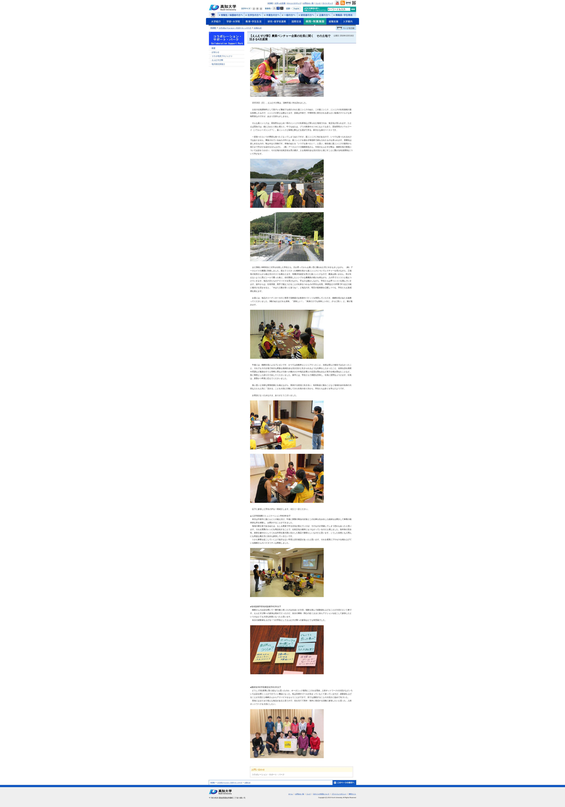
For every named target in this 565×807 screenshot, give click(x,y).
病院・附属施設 (315, 22)
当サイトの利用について (321, 794)
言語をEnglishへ (293, 8)
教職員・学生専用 (344, 15)
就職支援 (333, 22)
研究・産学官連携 (277, 22)
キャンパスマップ (294, 3)
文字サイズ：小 (254, 9)
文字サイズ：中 (257, 9)
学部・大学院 (233, 22)
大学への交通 (280, 3)
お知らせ (258, 28)
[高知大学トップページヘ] (223, 11)
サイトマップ (327, 3)
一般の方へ (289, 15)
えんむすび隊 (217, 60)
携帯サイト (352, 794)
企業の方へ (323, 15)
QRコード (353, 3)
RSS (342, 3)
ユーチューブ (337, 3)
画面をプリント (348, 3)
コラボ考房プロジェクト (222, 56)
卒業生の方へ (272, 15)
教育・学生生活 (254, 22)
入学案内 (350, 22)
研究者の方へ (306, 15)
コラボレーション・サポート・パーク (235, 28)
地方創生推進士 (218, 64)
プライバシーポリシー (339, 794)
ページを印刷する (346, 28)
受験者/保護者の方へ (230, 15)
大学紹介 (215, 22)
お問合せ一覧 (308, 3)
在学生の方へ (253, 15)
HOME (270, 3)
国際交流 (296, 21)
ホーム (213, 15)
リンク (318, 3)
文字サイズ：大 (261, 9)
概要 (213, 48)
